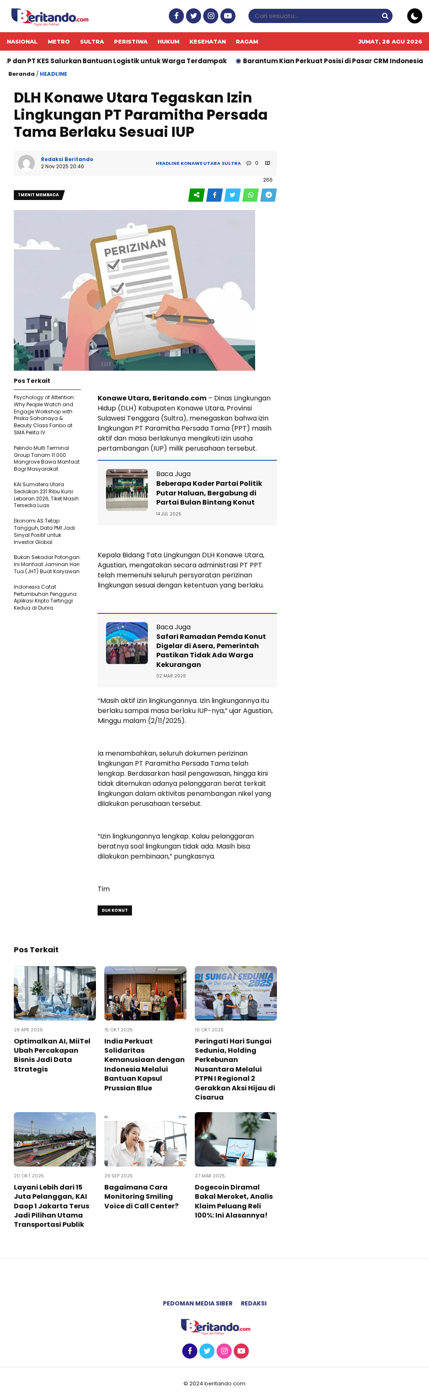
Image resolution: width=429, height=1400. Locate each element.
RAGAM (247, 41)
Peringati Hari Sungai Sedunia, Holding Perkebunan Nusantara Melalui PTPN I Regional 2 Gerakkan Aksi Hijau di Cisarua (235, 1069)
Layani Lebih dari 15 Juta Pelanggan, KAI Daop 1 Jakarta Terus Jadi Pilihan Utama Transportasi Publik (51, 1206)
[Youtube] (226, 16)
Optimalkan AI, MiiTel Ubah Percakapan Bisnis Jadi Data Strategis (52, 1055)
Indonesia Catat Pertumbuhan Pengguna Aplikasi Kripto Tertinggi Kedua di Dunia (45, 597)
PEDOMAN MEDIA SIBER (198, 1303)
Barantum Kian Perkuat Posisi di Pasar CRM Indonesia (296, 60)
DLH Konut (115, 910)
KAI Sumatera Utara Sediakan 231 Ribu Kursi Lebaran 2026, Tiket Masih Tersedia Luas (46, 495)
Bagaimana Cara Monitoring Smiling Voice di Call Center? (141, 1196)
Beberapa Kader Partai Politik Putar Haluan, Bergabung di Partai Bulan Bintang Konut (209, 493)
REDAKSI (253, 1303)
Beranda (21, 74)
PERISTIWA (130, 41)
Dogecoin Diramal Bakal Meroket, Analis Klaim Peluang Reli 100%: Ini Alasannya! (234, 1201)
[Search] (385, 15)
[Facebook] (175, 16)
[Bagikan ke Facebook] (215, 195)
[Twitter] (192, 16)
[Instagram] (209, 16)
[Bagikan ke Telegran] (268, 195)
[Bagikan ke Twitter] (233, 195)
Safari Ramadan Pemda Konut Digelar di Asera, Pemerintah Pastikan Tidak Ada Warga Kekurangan (211, 650)
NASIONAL (22, 41)
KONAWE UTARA (200, 163)
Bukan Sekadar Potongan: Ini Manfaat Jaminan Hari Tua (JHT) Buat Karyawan (47, 564)
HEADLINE (53, 74)
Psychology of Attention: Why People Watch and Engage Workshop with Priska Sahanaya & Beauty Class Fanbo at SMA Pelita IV (44, 415)
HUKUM (168, 41)
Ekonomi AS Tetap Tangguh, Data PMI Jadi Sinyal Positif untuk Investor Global (44, 531)
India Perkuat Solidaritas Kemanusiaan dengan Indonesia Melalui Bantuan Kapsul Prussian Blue (144, 1064)
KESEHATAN (207, 41)
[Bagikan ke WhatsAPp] (251, 195)
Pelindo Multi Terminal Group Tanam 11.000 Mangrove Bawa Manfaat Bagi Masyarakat (47, 458)
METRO (59, 41)
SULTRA (92, 41)
